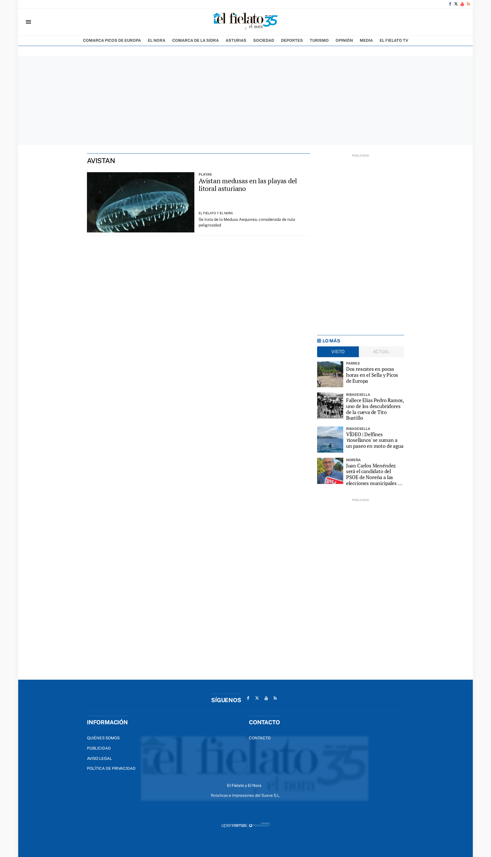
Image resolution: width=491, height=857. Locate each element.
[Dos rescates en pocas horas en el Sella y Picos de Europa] (330, 374)
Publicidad (99, 748)
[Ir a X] (456, 4)
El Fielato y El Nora (216, 213)
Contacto (260, 738)
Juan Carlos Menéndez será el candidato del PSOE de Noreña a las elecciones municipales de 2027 (374, 474)
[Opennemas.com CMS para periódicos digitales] (245, 825)
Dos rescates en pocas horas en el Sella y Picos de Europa (372, 375)
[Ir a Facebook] (450, 4)
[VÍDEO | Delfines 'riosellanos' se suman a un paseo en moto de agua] (330, 440)
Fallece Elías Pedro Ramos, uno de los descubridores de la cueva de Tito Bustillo (375, 409)
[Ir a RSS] (468, 4)
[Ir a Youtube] (462, 4)
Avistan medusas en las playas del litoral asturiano (248, 184)
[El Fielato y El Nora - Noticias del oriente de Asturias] (245, 21)
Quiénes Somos (103, 738)
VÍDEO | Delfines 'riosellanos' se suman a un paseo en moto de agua (374, 440)
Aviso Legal (99, 758)
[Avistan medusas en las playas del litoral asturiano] (140, 202)
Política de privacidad (111, 768)
